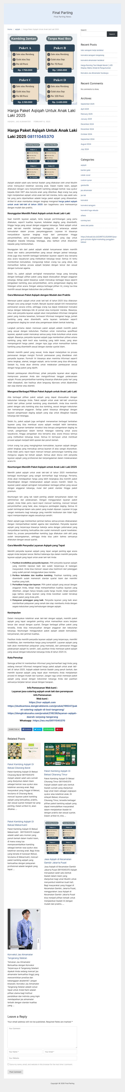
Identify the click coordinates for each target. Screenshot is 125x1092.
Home (10, 29)
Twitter (38, 729)
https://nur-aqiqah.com (42, 702)
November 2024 (87, 129)
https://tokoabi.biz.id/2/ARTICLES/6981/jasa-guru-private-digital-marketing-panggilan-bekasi (99, 239)
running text (85, 220)
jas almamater (23, 121)
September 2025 (87, 104)
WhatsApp (49, 729)
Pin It (60, 729)
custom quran (86, 180)
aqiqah (17, 29)
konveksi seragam (88, 205)
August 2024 (86, 144)
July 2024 (85, 149)
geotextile (85, 185)
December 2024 (87, 124)
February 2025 (87, 114)
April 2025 (85, 109)
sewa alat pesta (87, 225)
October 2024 (86, 134)
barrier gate (85, 170)
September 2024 (87, 139)
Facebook (27, 729)
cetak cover (85, 175)
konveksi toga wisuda (89, 210)
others (83, 215)
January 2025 (86, 119)
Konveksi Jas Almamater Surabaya (94, 73)
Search (83, 30)
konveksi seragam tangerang (92, 55)
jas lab (83, 195)
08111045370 (40, 136)
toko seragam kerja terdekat (92, 50)
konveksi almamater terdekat (92, 60)
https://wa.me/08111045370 (49, 720)
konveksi (84, 200)
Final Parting (62, 13)
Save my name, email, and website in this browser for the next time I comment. (41, 1064)
